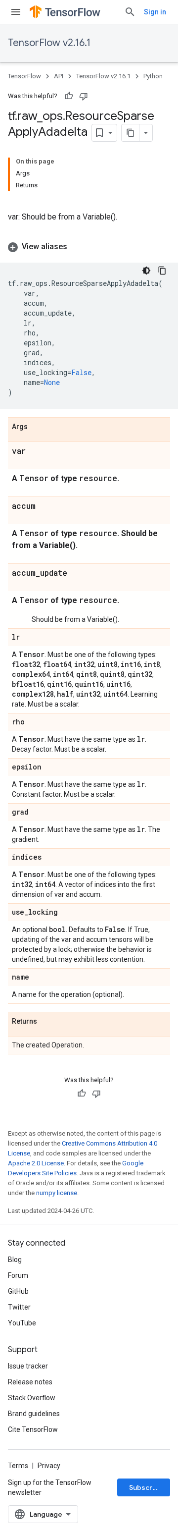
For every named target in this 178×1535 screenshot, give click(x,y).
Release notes (30, 1382)
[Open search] (130, 12)
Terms (18, 1466)
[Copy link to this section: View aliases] (77, 247)
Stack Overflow (31, 1398)
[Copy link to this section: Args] (37, 427)
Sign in (155, 12)
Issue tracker (28, 1366)
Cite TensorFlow (33, 1429)
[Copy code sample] (162, 270)
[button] (89, 247)
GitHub (18, 1291)
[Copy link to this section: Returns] (47, 1022)
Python (153, 76)
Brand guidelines (34, 1414)
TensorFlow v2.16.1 (49, 43)
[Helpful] (68, 96)
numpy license (56, 1193)
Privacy (49, 1466)
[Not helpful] (83, 96)
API (58, 76)
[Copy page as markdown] (130, 132)
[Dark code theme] (146, 270)
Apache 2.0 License (36, 1163)
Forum (18, 1275)
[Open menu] (16, 12)
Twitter (19, 1307)
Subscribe (146, 1487)
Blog (15, 1259)
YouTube (22, 1323)
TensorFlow (24, 76)
